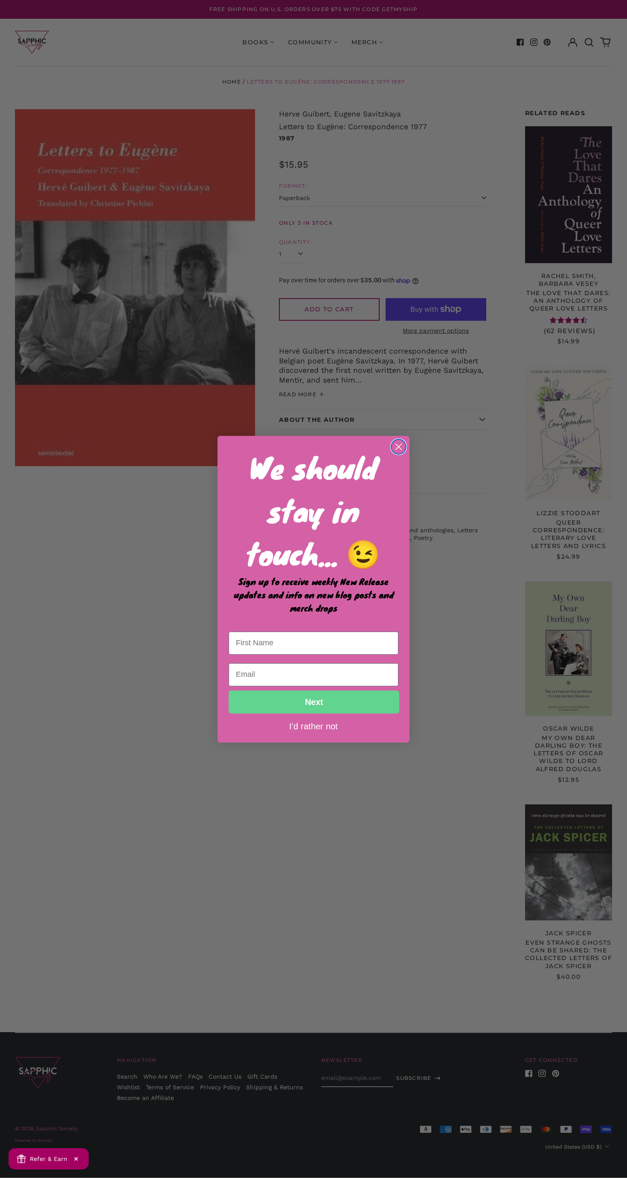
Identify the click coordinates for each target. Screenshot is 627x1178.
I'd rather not (313, 726)
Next (314, 702)
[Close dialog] (398, 446)
